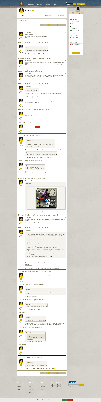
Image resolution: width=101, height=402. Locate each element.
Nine (27, 289)
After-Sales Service (44, 390)
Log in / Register (81, 4)
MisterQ (27, 304)
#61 (65, 32)
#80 (65, 359)
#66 (65, 99)
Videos (30, 386)
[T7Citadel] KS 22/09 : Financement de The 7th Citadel (34, 43)
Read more (59, 399)
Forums (48, 4)
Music (30, 388)
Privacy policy (43, 388)
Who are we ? (42, 385)
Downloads (31, 389)
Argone (27, 183)
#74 (65, 273)
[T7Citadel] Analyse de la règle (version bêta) (31, 178)
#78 (65, 330)
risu (26, 317)
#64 (65, 73)
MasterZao (28, 47)
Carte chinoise (22, 312)
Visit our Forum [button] (76, 52)
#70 (65, 163)
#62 (65, 45)
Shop (55, 4)
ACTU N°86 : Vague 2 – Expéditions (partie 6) (32, 284)
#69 (65, 137)
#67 (65, 112)
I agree (64, 399)
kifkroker (21, 36)
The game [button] (30, 4)
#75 (65, 286)
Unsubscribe (71, 386)
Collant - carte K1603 (24, 122)
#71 (65, 180)
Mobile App (31, 392)
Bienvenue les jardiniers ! (25, 30)
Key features (19, 388)
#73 (65, 230)
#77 (65, 314)
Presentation (19, 385)
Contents (19, 389)
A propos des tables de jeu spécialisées (30, 71)
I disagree (70, 399)
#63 (65, 60)
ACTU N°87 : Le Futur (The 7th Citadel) (30, 328)
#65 (65, 86)
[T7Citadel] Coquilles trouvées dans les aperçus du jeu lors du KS (38, 215)
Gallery (18, 390)
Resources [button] (39, 4)
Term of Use (42, 386)
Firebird (27, 152)
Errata (30, 390)
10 (60, 24)
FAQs (30, 385)
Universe (19, 386)
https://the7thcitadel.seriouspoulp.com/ (36, 337)
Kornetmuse (28, 140)
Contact (41, 389)
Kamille (27, 332)
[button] (67, 2)
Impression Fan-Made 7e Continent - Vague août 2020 (34, 271)
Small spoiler (28, 115)
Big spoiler (37, 127)
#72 (65, 217)
